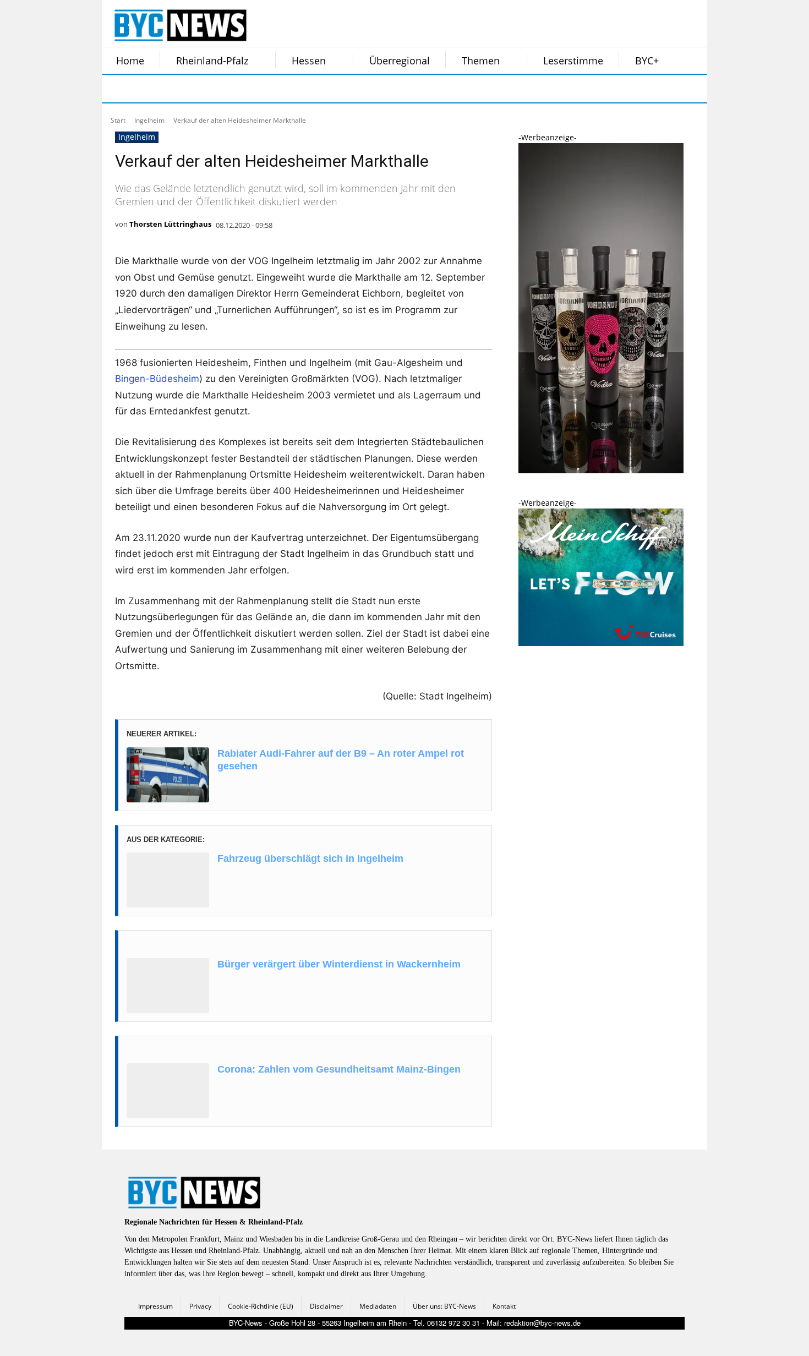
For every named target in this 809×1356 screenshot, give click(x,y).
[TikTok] (200, 89)
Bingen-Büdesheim (157, 378)
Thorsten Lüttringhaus (170, 224)
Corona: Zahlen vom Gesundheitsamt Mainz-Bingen (339, 1069)
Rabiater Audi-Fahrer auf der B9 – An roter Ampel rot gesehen (340, 760)
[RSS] (172, 89)
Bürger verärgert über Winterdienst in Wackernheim (339, 964)
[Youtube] (255, 89)
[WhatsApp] (227, 89)
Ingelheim (149, 120)
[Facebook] (117, 89)
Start (118, 120)
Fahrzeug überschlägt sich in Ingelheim (310, 858)
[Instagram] (145, 89)
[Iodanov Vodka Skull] (601, 470)
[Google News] (282, 89)
